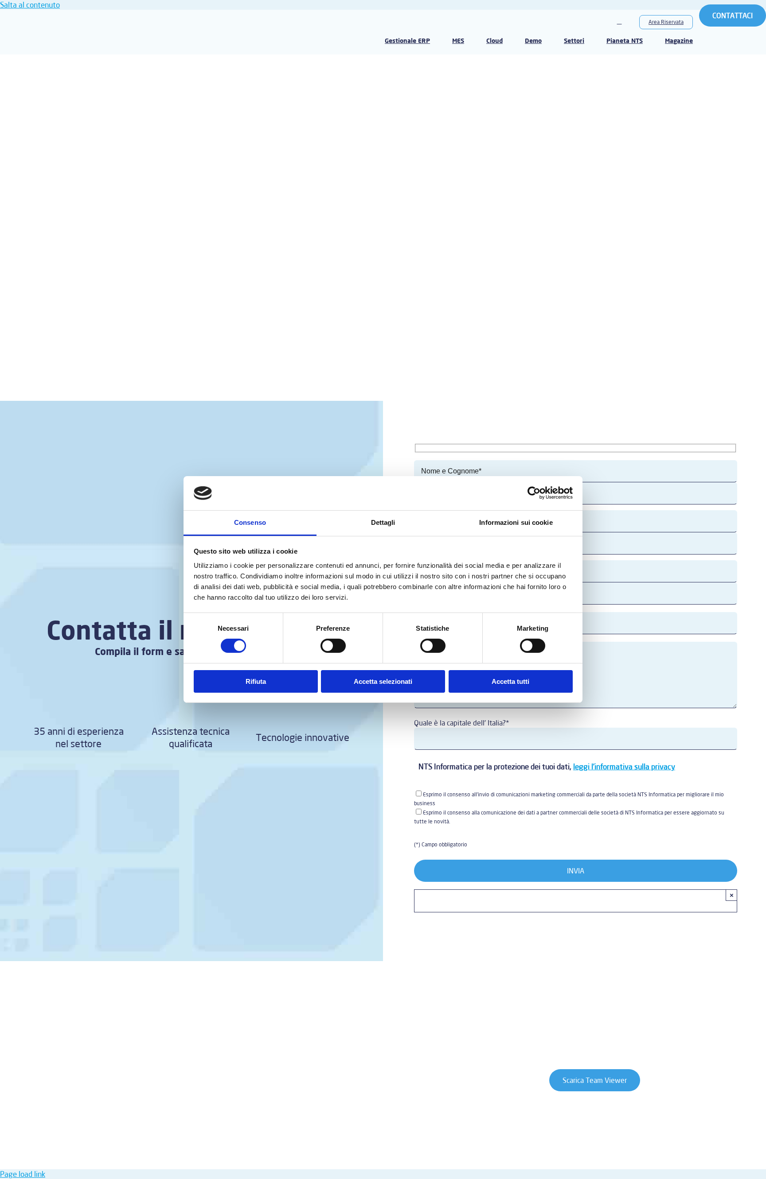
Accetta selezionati (383, 681)
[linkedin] (133, 1026)
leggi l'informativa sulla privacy (624, 766)
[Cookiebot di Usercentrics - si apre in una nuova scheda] (534, 493)
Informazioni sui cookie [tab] (515, 522)
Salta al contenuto (30, 4)
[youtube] (112, 1026)
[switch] (333, 646)
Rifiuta (256, 681)
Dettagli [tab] (383, 522)
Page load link (22, 1174)
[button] (619, 21)
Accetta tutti (510, 681)
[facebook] (92, 1026)
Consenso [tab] (250, 522)
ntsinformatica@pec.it (297, 1135)
